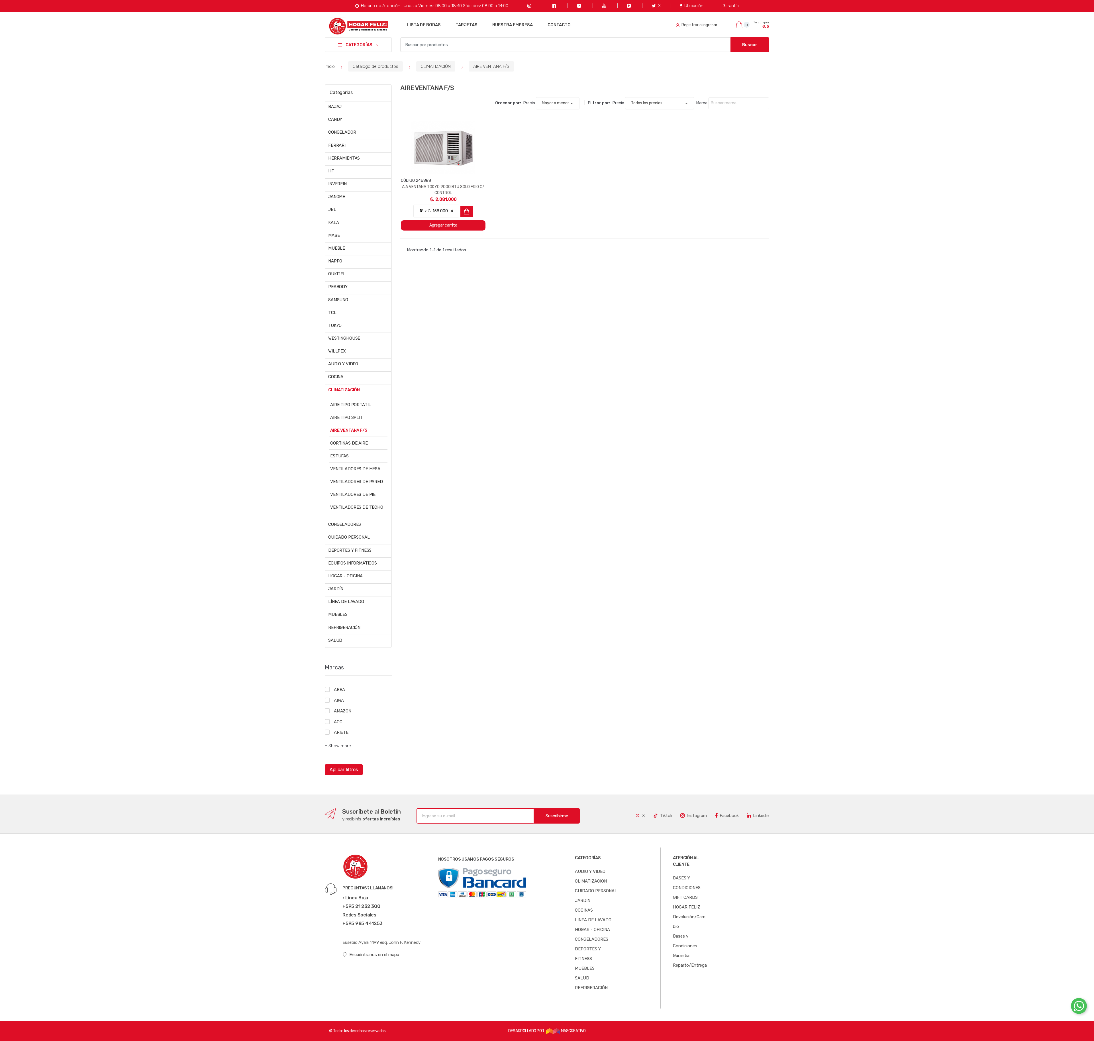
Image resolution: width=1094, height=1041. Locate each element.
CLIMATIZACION (591, 881)
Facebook (729, 815)
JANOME (336, 196)
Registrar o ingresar (699, 25)
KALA (333, 222)
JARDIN (582, 900)
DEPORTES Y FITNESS (350, 550)
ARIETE (341, 732)
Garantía (730, 5)
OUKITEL (337, 273)
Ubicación (693, 5)
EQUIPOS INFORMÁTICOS (352, 563)
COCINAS (584, 910)
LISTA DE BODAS (424, 24)
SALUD (335, 640)
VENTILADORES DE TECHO (356, 507)
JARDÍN (335, 588)
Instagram (697, 815)
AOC (338, 721)
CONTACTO (559, 24)
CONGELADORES (344, 524)
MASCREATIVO (572, 1030)
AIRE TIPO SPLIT (346, 417)
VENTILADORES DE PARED (356, 481)
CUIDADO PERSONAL (349, 537)
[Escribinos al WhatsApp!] (1079, 1007)
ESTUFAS (339, 456)
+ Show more (338, 745)
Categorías (341, 92)
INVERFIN (337, 183)
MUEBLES (338, 614)
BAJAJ (335, 106)
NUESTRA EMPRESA (512, 24)
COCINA (335, 376)
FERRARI (337, 145)
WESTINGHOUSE (344, 338)
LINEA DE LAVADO (593, 919)
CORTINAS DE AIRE (349, 443)
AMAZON (342, 711)
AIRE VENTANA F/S (491, 66)
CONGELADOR (342, 132)
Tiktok (666, 815)
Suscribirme (557, 815)
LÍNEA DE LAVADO (346, 601)
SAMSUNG (338, 299)
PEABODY (338, 286)
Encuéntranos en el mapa (374, 954)
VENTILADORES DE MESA (355, 468)
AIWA (339, 700)
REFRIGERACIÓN (344, 627)
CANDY (335, 119)
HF (331, 171)
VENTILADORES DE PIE (352, 494)
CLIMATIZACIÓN (436, 66)
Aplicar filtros (344, 769)
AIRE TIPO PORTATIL (350, 404)
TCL (332, 312)
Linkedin (761, 815)
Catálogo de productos (375, 66)
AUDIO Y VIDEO (343, 363)
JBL (332, 209)
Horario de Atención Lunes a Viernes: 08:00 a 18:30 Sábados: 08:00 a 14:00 (434, 5)
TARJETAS (466, 24)
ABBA (339, 689)
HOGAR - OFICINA (345, 575)
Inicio (330, 66)
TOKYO (335, 325)
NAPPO (335, 261)
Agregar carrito (443, 225)
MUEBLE (336, 248)
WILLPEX (337, 351)
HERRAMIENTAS (344, 158)
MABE (334, 235)
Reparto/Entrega (690, 965)
